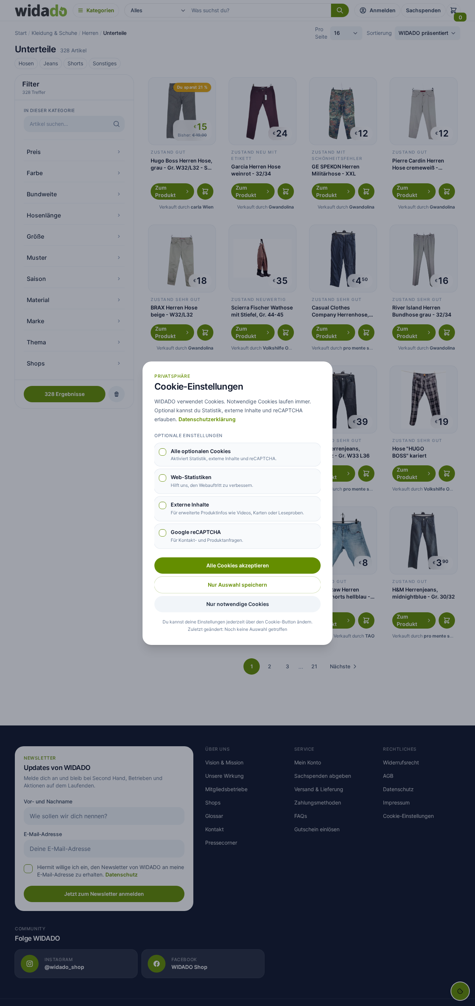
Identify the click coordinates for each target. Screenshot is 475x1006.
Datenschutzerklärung (207, 419)
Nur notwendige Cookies (237, 604)
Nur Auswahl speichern (237, 584)
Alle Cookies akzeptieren (237, 565)
